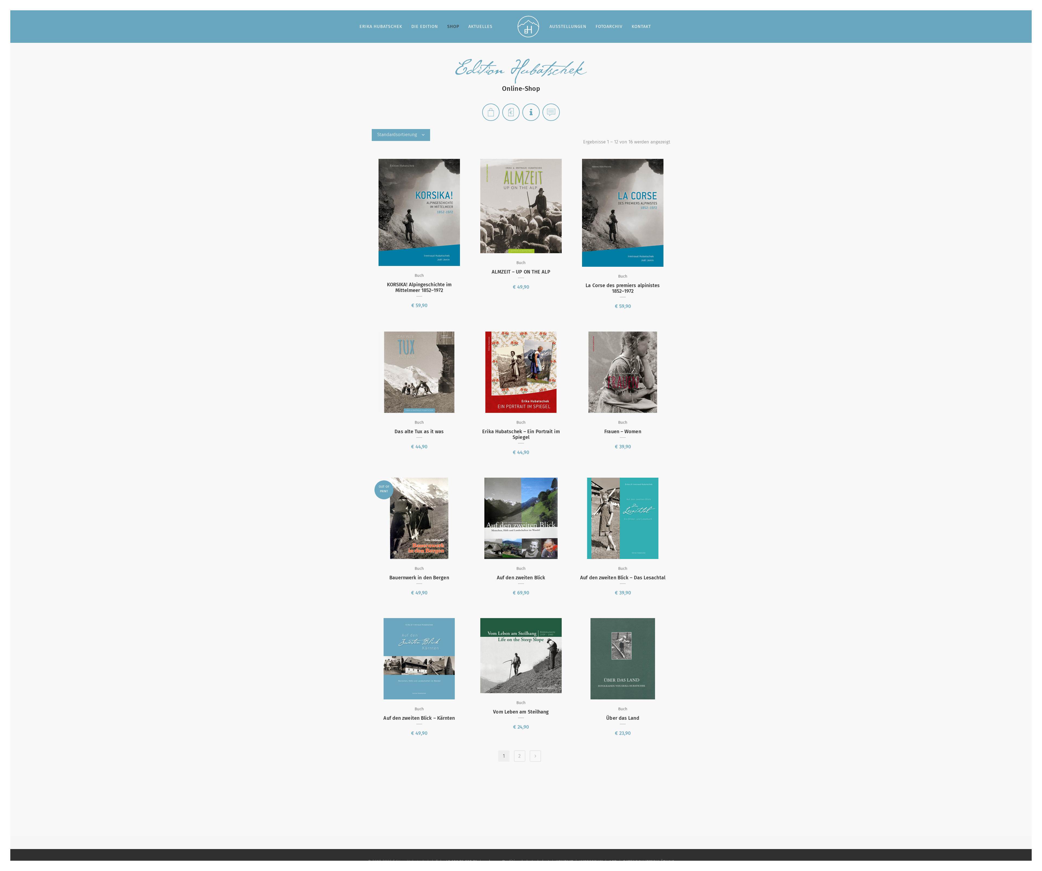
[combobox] (401, 135)
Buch (419, 275)
